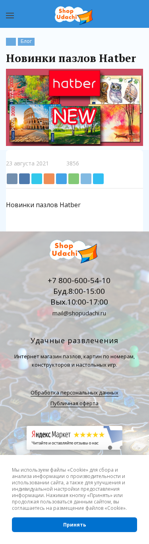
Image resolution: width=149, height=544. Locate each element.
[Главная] (11, 42)
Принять (74, 524)
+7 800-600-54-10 (79, 280)
